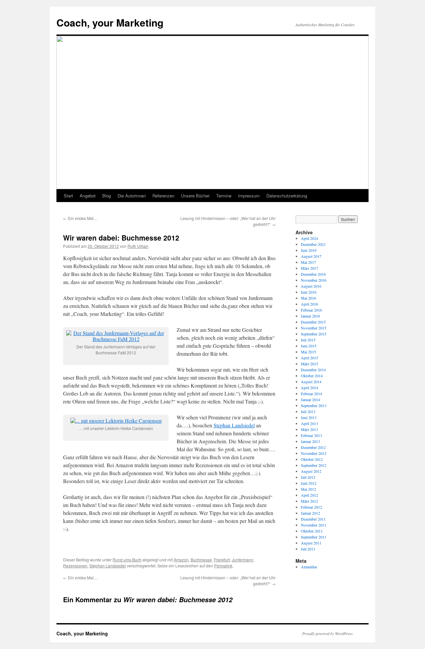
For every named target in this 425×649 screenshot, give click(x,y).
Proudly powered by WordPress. (328, 633)
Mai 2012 (308, 489)
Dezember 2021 (313, 244)
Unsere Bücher (195, 195)
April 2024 (309, 238)
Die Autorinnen (132, 195)
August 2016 (311, 286)
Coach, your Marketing (109, 22)
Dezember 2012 (313, 447)
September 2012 (313, 465)
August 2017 (311, 256)
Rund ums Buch (127, 559)
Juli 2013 (308, 411)
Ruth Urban (138, 246)
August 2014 (311, 381)
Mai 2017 (308, 262)
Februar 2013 (311, 435)
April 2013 (309, 423)
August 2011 (311, 542)
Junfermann (242, 559)
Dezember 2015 (313, 321)
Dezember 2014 (313, 369)
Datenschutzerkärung (286, 195)
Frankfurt (222, 559)
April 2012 (309, 495)
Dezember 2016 (313, 274)
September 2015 (313, 333)
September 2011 (313, 537)
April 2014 (309, 387)
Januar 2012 (310, 513)
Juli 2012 (308, 477)
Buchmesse (201, 559)
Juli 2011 (308, 548)
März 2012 (309, 501)
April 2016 (309, 304)
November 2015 (313, 327)
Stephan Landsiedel (234, 425)
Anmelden (309, 566)
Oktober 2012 (312, 459)
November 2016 (313, 280)
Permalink (223, 565)
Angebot (88, 195)
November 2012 (313, 453)
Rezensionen (75, 565)
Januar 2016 (310, 316)
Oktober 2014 (312, 375)
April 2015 (309, 357)
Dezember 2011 (313, 519)
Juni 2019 (308, 250)
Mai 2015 (308, 351)
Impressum (249, 195)
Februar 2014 (311, 393)
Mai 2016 (308, 298)
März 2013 (309, 429)
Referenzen (163, 195)
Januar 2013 (310, 441)
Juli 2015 (308, 339)
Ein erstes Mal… (80, 218)
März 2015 (309, 363)
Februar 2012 (311, 507)
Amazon (181, 559)
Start (68, 195)
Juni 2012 (308, 483)
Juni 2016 (308, 292)
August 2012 (311, 471)
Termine (223, 195)
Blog (106, 195)
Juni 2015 (308, 345)
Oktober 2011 (312, 531)
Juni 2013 (308, 417)
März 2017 (309, 268)
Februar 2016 (311, 310)
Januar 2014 (310, 399)
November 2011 (313, 525)
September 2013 (313, 405)
